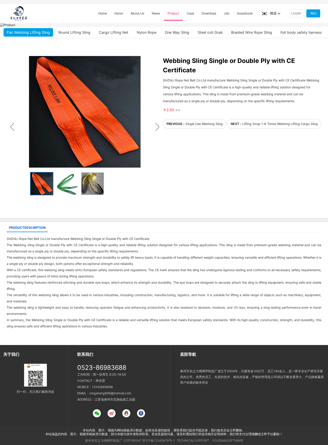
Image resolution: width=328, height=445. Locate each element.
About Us (137, 13)
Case (190, 13)
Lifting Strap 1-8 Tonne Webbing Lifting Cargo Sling (280, 124)
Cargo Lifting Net (113, 32)
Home (102, 13)
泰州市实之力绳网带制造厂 (103, 440)
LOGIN (296, 13)
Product (173, 13)
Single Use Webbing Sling (204, 124)
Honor (118, 13)
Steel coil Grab (210, 32)
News (156, 13)
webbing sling (23, 257)
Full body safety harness (301, 32)
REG (313, 13)
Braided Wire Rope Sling (251, 32)
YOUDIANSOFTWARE (227, 440)
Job (226, 13)
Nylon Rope (146, 32)
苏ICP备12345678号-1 (158, 440)
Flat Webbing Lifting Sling (28, 32)
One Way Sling (177, 32)
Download (209, 13)
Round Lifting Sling (74, 32)
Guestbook (245, 13)
